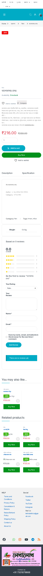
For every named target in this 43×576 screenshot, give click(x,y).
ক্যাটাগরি (4, 2)
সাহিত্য (35, 219)
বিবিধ (4, 427)
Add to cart (15, 148)
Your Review (9, 294)
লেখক (6, 6)
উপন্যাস (30, 219)
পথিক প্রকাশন (6, 389)
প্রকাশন (26, 2)
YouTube (29, 504)
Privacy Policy (9, 503)
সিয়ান (22, 24)
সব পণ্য (11, 2)
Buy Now (21, 155)
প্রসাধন (35, 2)
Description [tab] (7, 173)
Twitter (28, 500)
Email (8, 324)
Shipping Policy (9, 519)
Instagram (29, 507)
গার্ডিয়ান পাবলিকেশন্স (7, 452)
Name (9, 314)
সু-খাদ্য (18, 2)
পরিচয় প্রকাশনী (26, 452)
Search (30, 14)
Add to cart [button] (18, 401)
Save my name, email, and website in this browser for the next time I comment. (23, 337)
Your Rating (10, 284)
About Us (7, 526)
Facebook (29, 496)
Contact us (8, 523)
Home (4, 24)
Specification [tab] (28, 173)
